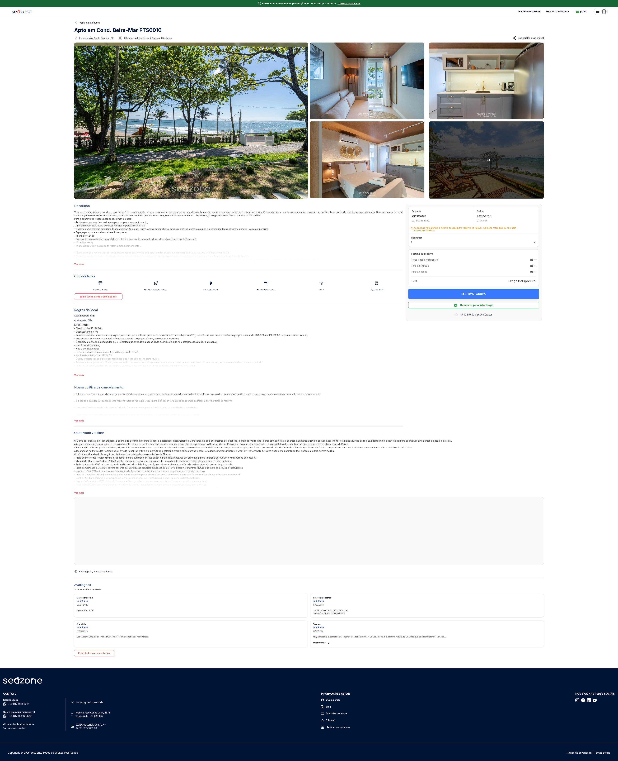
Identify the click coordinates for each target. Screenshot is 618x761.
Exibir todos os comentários (94, 653)
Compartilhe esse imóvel (531, 38)
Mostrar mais (319, 642)
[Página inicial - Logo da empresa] (21, 11)
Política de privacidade (579, 752)
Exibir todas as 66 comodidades (98, 296)
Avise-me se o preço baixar (476, 314)
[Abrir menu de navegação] (601, 11)
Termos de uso (602, 752)
